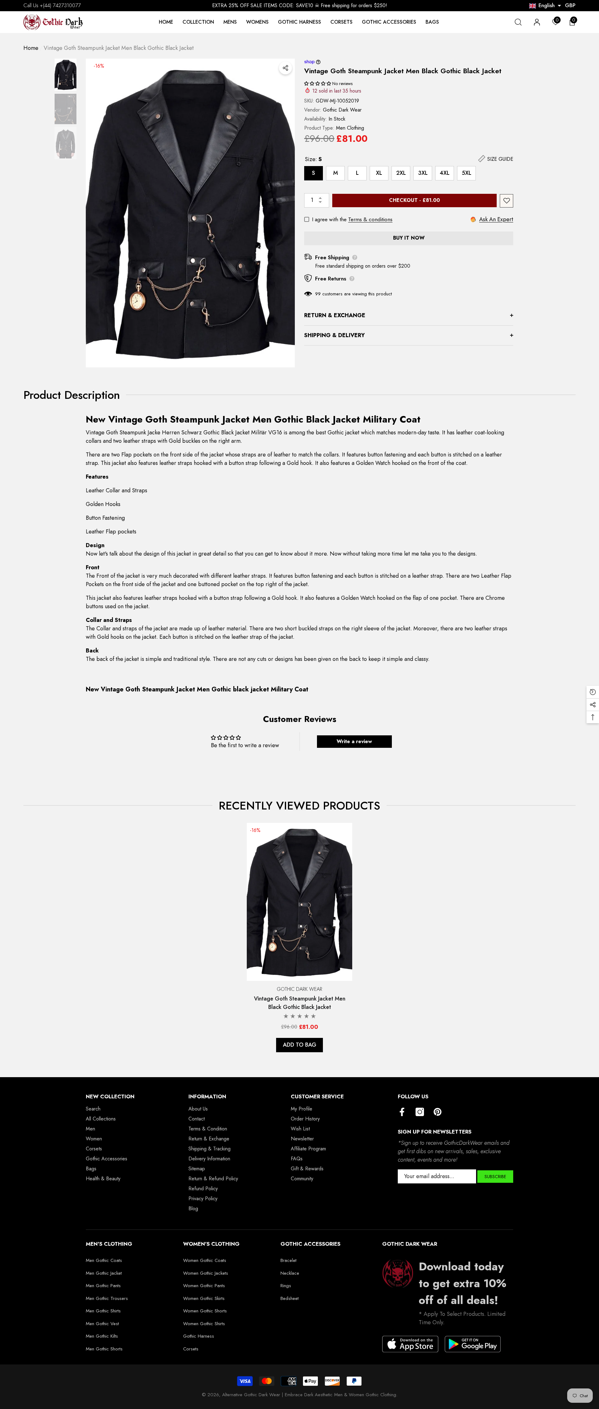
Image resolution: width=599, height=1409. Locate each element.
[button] (559, 5)
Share (285, 68)
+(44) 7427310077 (60, 5)
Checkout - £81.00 (416, 200)
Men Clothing (350, 127)
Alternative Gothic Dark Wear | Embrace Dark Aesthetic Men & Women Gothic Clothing (309, 1394)
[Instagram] (420, 1112)
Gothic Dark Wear (342, 109)
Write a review (354, 741)
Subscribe (495, 1176)
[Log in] (536, 22)
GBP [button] (570, 5)
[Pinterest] (437, 1112)
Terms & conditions (370, 219)
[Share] (285, 68)
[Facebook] (402, 1112)
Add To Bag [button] (299, 1045)
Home (30, 48)
